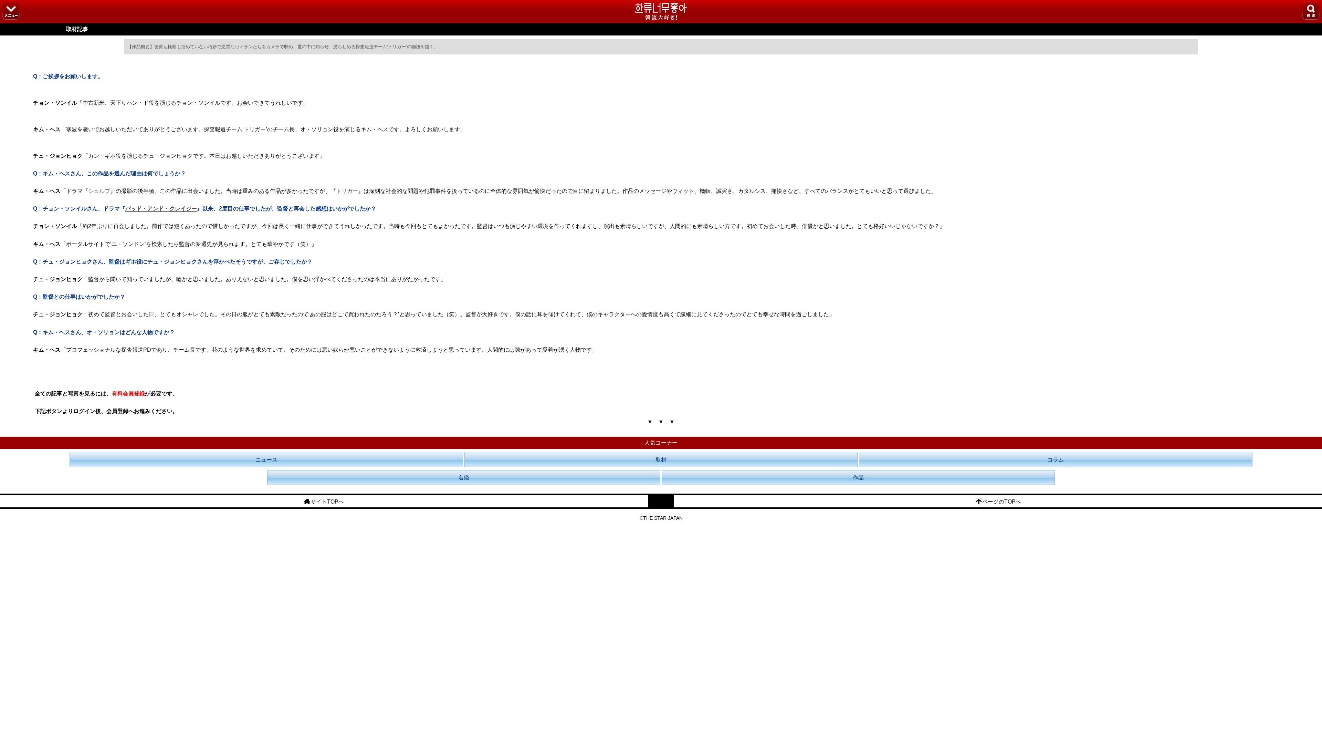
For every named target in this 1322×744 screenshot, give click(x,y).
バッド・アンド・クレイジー (161, 208)
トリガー (347, 191)
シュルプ (99, 191)
